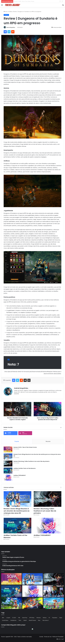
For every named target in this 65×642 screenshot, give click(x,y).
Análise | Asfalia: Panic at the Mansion (25, 468)
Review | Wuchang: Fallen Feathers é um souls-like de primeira (31, 461)
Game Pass (24, 617)
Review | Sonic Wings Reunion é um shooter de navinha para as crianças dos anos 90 (35, 1)
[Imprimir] (29, 380)
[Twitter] (9, 31)
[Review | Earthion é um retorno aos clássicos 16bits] (32, 603)
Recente (48, 441)
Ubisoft (25, 620)
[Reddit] (12, 31)
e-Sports (8, 617)
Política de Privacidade (57, 636)
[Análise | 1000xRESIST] (8, 478)
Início (6, 11)
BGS (3, 617)
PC (49, 617)
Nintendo (39, 617)
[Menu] (2, 5)
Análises (10, 11)
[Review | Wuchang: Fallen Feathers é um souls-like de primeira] (8, 463)
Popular (17, 441)
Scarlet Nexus (5, 620)
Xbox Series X (45, 620)
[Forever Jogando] (12, 5)
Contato (41, 636)
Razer (60, 617)
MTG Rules (31, 617)
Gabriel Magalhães (10, 27)
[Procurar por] (63, 5)
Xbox (39, 620)
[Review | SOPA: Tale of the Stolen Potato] (8, 449)
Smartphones (13, 620)
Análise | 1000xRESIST (20, 475)
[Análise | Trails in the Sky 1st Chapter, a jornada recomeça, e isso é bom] (11, 603)
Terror (20, 620)
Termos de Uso (48, 636)
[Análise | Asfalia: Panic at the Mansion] (8, 471)
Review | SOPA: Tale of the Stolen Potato (25, 447)
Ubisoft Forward (32, 620)
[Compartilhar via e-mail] (25, 380)
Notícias (44, 617)
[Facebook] (5, 31)
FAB (19, 617)
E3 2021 (14, 617)
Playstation (54, 617)
